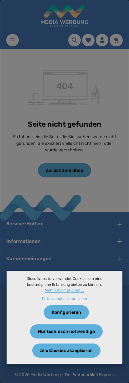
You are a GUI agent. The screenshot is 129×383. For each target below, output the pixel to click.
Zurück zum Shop (64, 170)
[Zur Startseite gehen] (64, 16)
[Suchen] (74, 40)
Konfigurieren (66, 312)
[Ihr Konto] (102, 40)
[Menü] (12, 40)
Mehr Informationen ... (64, 290)
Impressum (77, 298)
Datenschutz (53, 298)
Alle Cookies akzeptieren (66, 350)
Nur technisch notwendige (66, 331)
